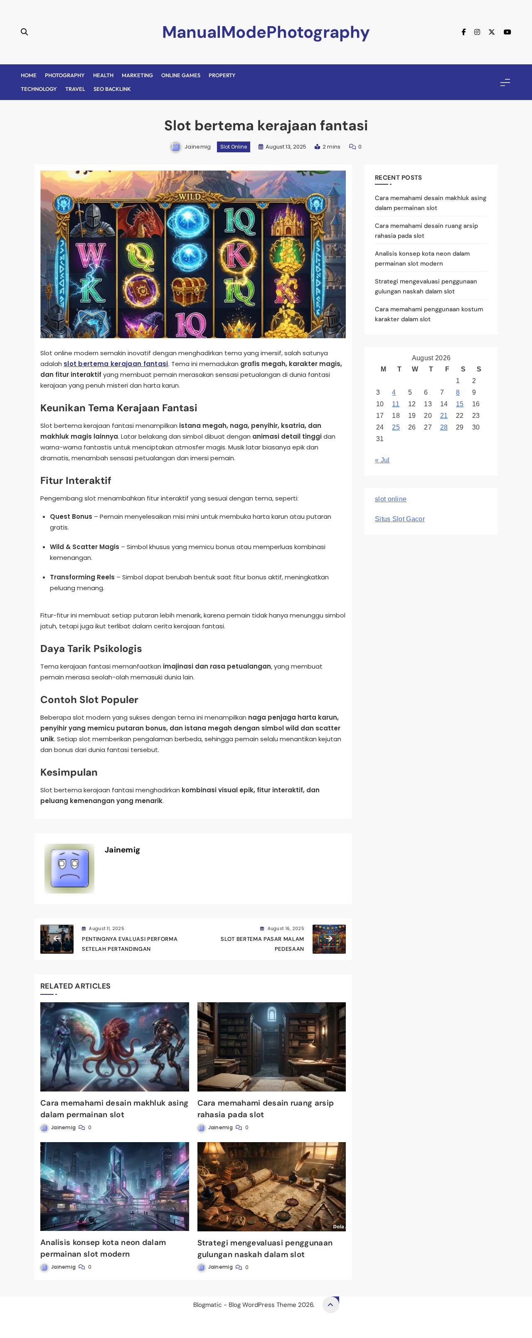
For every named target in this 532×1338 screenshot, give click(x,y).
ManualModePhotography (266, 32)
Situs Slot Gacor (400, 519)
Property (222, 75)
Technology (39, 88)
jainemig (198, 147)
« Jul (382, 460)
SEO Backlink (112, 88)
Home (29, 75)
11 (395, 404)
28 (444, 427)
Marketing (137, 75)
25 (396, 427)
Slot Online (233, 146)
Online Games (180, 75)
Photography (65, 75)
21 (444, 415)
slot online (390, 499)
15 (460, 404)
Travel (75, 88)
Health (103, 75)
